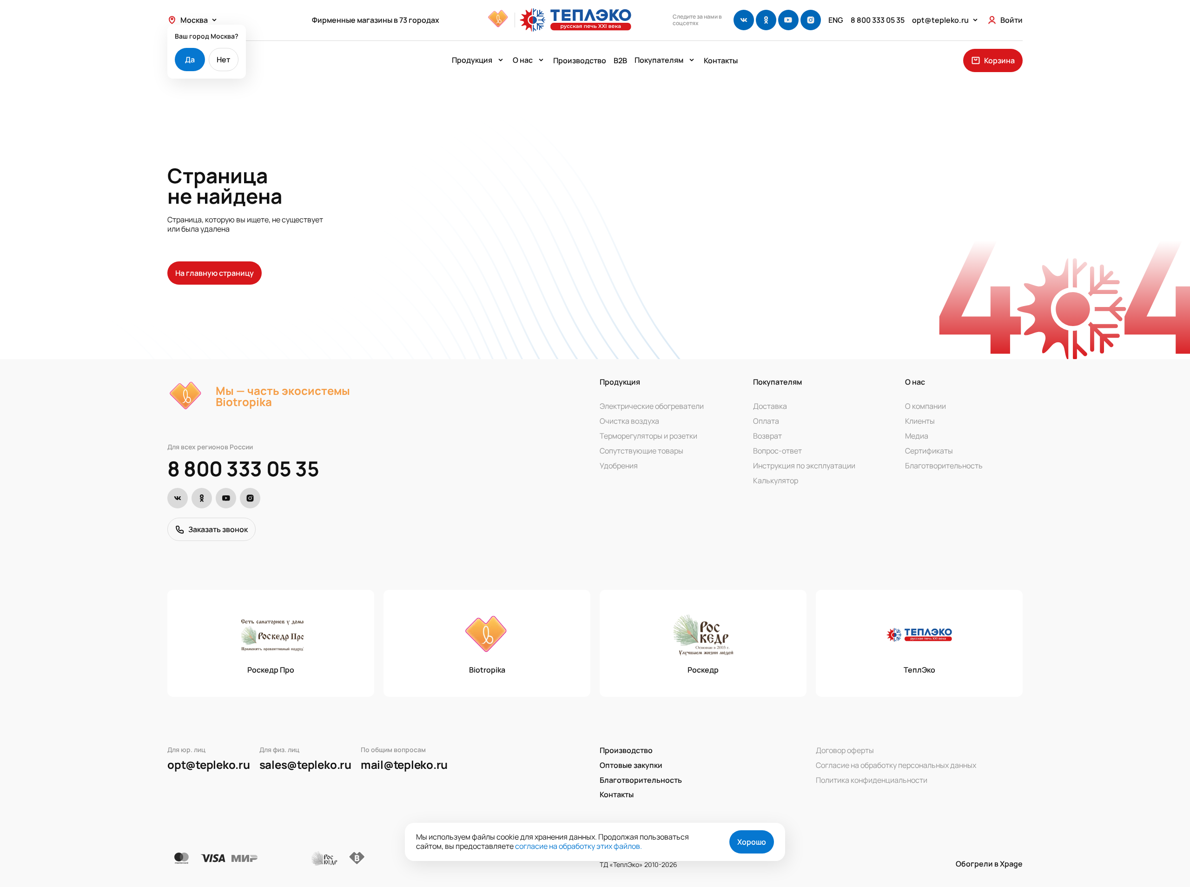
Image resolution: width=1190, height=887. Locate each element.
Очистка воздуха (629, 421)
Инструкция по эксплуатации (804, 465)
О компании (925, 406)
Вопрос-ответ (777, 450)
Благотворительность (944, 465)
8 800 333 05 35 (243, 468)
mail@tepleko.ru (404, 764)
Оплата (766, 421)
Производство (579, 60)
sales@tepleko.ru (305, 764)
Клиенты (920, 421)
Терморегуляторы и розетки (648, 435)
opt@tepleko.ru (208, 764)
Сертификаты (929, 450)
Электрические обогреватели (652, 406)
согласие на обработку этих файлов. (578, 846)
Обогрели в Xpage (989, 864)
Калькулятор (775, 480)
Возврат (767, 435)
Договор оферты (845, 750)
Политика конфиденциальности (871, 780)
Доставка (770, 406)
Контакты (721, 60)
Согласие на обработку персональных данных (896, 765)
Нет (223, 59)
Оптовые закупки (631, 765)
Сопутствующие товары (641, 450)
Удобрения (619, 465)
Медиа (916, 435)
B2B (620, 60)
